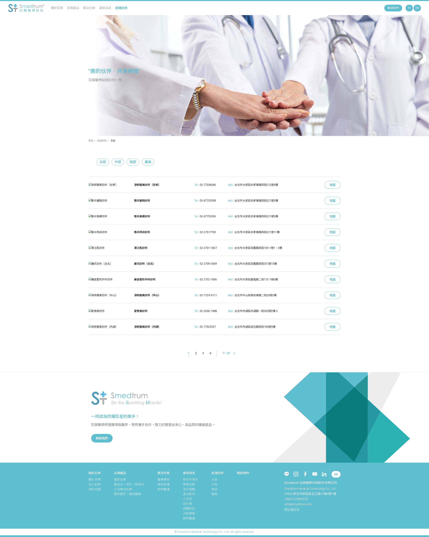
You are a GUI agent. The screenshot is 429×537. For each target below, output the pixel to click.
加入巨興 (94, 484)
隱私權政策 (291, 509)
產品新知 (189, 494)
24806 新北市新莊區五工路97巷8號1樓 (310, 494)
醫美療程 (164, 479)
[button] (332, 185)
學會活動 (189, 484)
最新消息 (105, 8)
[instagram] (296, 474)
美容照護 (164, 484)
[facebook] (305, 474)
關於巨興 (94, 473)
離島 (148, 162)
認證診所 (121, 8)
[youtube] (314, 474)
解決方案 (89, 8)
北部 (113, 140)
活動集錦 (189, 513)
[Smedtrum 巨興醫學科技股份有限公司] (26, 8)
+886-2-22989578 (296, 499)
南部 (133, 162)
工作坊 (187, 499)
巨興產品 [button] (73, 8)
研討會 (187, 503)
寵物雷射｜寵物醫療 (127, 494)
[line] (286, 474)
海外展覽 (189, 489)
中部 (117, 162)
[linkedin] (324, 474)
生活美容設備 (123, 489)
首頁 (90, 140)
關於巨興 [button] (57, 8)
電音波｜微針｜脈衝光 (129, 484)
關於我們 (94, 479)
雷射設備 (120, 479)
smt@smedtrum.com (298, 504)
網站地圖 (94, 489)
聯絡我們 (393, 8)
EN (417, 8)
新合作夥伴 (190, 479)
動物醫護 (164, 489)
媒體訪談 (189, 508)
